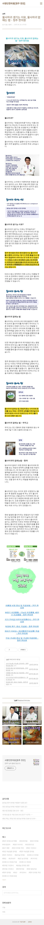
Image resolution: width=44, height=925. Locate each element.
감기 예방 (6, 848)
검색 (39, 893)
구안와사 (23, 872)
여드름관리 (6, 844)
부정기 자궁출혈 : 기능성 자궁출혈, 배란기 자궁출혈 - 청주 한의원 (22, 613)
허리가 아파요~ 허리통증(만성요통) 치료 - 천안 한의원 (22, 632)
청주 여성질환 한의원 (27, 851)
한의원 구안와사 (8, 865)
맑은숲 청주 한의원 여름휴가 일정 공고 (14, 803)
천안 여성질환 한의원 (10, 851)
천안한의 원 (30, 844)
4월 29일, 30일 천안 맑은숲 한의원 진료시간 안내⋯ (19, 819)
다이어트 (34, 858)
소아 (7, 659)
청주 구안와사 (7, 855)
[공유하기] (11, 650)
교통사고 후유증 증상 (10, 876)
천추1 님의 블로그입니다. (13, 763)
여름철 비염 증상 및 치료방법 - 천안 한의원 (22, 606)
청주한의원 (20, 869)
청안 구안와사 (31, 848)
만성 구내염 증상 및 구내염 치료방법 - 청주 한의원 (22, 639)
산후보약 (12, 858)
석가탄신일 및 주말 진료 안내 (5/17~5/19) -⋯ (17, 815)
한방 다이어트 (18, 844)
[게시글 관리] (14, 650)
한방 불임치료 (32, 869)
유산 (15, 872)
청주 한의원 (7, 872)
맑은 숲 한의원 (23, 858)
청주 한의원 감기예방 (10, 841)
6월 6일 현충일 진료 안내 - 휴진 (12, 811)
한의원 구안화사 (8, 869)
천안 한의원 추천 (18, 848)
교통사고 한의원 (33, 855)
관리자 (30, 922)
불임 (4, 858)
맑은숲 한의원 (20, 855)
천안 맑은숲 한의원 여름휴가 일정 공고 (14, 807)
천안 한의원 (34, 841)
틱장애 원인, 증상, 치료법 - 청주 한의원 (22, 626)
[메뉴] (41, 3)
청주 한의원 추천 (35, 872)
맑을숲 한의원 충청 (23, 865)
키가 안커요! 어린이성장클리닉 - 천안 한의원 (22, 620)
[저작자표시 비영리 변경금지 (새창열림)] (31, 650)
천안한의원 (23, 841)
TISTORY (23, 922)
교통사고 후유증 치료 (10, 862)
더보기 (4, 880)
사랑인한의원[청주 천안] (13, 3)
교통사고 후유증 (25, 862)
